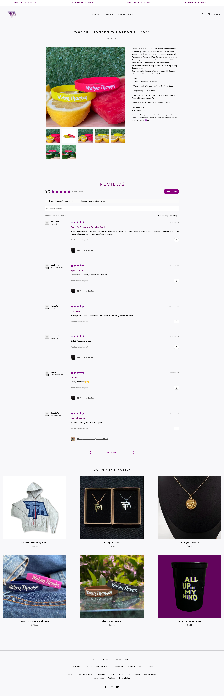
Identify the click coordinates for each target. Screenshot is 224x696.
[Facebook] (112, 687)
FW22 (137, 674)
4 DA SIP (88, 667)
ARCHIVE (131, 667)
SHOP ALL (76, 667)
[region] (112, 3)
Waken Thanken (150, 674)
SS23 (129, 674)
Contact (118, 659)
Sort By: (161, 215)
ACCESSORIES (117, 667)
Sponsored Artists (125, 14)
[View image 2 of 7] (69, 136)
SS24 (141, 667)
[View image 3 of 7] (85, 136)
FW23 (150, 667)
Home (95, 659)
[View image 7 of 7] (69, 152)
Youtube (111, 678)
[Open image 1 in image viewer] (85, 87)
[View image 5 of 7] (118, 136)
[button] (84, 191)
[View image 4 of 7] (102, 136)
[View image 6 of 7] (53, 152)
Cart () (128, 659)
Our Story (109, 14)
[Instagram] (106, 687)
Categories (95, 14)
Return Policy (124, 678)
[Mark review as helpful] (176, 240)
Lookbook (101, 674)
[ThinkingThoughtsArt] (12, 14)
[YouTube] (117, 687)
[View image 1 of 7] (53, 136)
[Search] (202, 14)
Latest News (99, 678)
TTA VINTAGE (101, 667)
